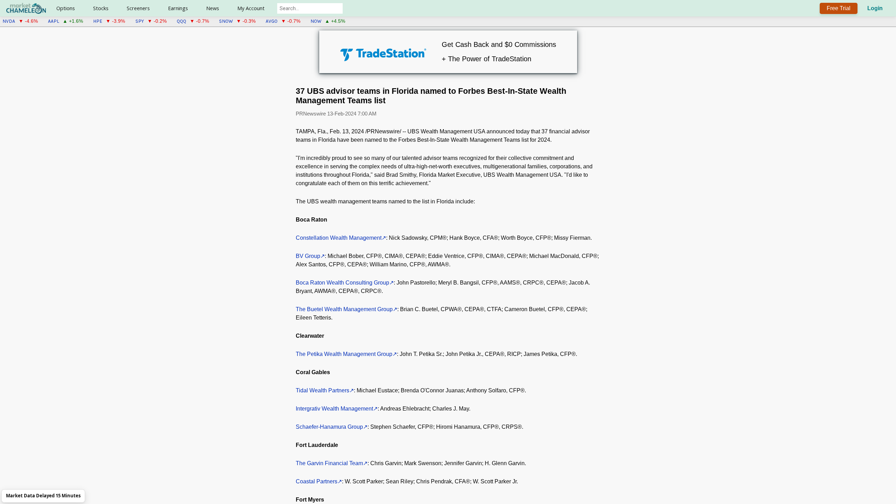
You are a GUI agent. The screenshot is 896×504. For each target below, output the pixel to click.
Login (875, 8)
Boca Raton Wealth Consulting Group (342, 283)
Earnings (178, 8)
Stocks (100, 8)
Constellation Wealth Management (339, 238)
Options (65, 8)
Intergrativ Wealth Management (334, 409)
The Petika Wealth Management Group (344, 354)
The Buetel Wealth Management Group (344, 309)
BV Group (308, 256)
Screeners (138, 8)
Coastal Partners (316, 481)
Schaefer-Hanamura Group (329, 427)
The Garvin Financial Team (329, 463)
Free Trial (838, 8)
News (212, 8)
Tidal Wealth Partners (322, 390)
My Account (251, 8)
